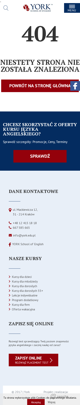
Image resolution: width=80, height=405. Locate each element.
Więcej (51, 402)
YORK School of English (27, 244)
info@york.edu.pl (24, 235)
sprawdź (40, 156)
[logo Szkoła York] (38, 11)
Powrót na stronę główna (40, 86)
